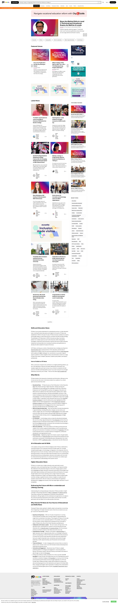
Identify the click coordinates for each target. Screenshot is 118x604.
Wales (78, 260)
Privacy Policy (33, 594)
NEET (41, 353)
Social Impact (80, 40)
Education (34, 40)
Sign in (107, 2)
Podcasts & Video (55, 5)
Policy (82, 243)
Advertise (62, 5)
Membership (67, 592)
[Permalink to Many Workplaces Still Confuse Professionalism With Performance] (40, 187)
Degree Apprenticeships (76, 221)
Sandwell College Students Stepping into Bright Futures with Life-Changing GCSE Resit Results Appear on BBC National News (40, 159)
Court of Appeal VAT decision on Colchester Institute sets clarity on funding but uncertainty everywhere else (58, 66)
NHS (80, 241)
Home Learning (78, 225)
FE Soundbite (52, 558)
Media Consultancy (57, 592)
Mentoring (74, 239)
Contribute (48, 5)
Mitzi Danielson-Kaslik (38, 212)
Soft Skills (73, 251)
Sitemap (32, 595)
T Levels (66, 396)
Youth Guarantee (64, 351)
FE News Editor (56, 212)
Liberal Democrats (79, 230)
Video (66, 579)
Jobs (67, 5)
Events (70, 5)
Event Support (56, 593)
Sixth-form (83, 248)
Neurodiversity (74, 241)
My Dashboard (68, 588)
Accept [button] (113, 601)
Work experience (75, 262)
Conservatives (79, 212)
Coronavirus (74, 218)
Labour (73, 230)
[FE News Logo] (5, 2)
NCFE (56, 170)
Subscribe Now (81, 5)
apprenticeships (60, 531)
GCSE (73, 225)
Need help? (67, 593)
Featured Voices (57, 579)
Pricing (55, 587)
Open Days (79, 583)
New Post (67, 587)
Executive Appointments (46, 589)
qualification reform (46, 440)
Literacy (81, 233)
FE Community (33, 591)
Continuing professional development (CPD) (76, 216)
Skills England (55, 411)
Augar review (74, 208)
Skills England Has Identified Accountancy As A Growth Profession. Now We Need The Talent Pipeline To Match (71, 24)
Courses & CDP (79, 580)
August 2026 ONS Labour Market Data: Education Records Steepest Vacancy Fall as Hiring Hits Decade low (40, 66)
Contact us (33, 590)
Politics (73, 246)
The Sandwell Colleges (37, 174)
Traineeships (77, 258)
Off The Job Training (76, 243)
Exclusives (42, 5)
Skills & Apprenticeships (69, 40)
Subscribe (113, 2)
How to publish (68, 585)
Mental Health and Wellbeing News (77, 236)
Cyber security (81, 218)
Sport (78, 251)
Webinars (78, 586)
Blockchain (80, 208)
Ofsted (47, 405)
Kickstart (80, 228)
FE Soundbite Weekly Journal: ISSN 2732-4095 (58, 581)
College (73, 212)
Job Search (44, 592)
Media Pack (56, 588)
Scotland (73, 248)
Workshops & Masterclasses (79, 588)
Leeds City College (56, 135)
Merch (75, 5)
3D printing (74, 200)
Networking (79, 582)
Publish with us (33, 592)
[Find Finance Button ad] (78, 92)
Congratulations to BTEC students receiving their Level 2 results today (58, 296)
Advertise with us (34, 593)
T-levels (80, 255)
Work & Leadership (58, 40)
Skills (34, 386)
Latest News (36, 5)
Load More (50, 322)
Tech (73, 258)
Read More (34, 602)
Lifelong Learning (75, 233)
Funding (80, 223)
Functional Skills (75, 223)
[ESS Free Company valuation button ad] (78, 71)
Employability (48, 40)
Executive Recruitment (46, 590)
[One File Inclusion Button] (40, 89)
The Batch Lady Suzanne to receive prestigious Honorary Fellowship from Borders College (37, 2)
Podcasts (67, 578)
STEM (82, 251)
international (74, 228)
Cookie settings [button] (105, 601)
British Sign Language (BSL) (77, 210)
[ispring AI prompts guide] (78, 50)
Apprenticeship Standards (77, 203)
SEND (78, 248)
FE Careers (47, 553)
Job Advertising (57, 590)
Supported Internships (76, 253)
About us (32, 589)
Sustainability (74, 255)
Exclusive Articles (57, 578)
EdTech (40, 40)
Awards (78, 578)
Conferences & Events (81, 579)
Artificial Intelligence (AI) (76, 205)
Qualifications (78, 246)
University (74, 260)
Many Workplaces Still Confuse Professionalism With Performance (39, 197)
